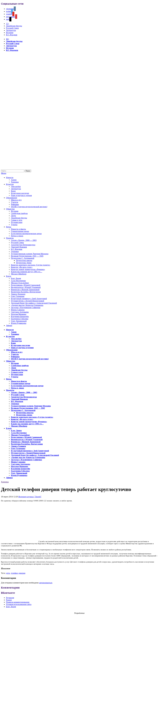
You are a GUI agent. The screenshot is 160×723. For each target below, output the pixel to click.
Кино (13, 191)
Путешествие (16, 222)
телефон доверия (18, 573)
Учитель (14, 202)
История (9, 33)
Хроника (15, 182)
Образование (11, 198)
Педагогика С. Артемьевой (22, 258)
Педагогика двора (23, 263)
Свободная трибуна (19, 213)
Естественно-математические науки (26, 233)
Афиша (9, 325)
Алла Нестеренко (18, 281)
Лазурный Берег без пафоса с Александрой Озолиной (34, 303)
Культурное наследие (20, 193)
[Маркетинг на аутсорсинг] (80, 719)
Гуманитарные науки (20, 231)
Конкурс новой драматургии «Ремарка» (28, 269)
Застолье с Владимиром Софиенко (25, 307)
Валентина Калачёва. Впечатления (26, 292)
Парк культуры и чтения (21, 195)
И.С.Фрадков (11, 35)
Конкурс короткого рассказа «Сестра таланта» (30, 265)
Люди (13, 216)
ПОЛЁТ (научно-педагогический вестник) (29, 207)
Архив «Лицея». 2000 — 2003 (23, 240)
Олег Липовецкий (19, 321)
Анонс (14, 180)
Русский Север (12, 28)
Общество (10, 209)
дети (8, 573)
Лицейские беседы (14, 26)
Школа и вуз (16, 200)
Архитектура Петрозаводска (23, 245)
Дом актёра (16, 186)
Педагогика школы (24, 260)
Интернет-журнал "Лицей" (30, 497)
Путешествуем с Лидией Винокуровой (27, 301)
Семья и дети (16, 220)
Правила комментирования (17, 602)
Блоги (8, 276)
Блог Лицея (16, 278)
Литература (11, 30)
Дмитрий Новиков (19, 247)
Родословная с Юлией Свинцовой (25, 285)
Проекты (10, 238)
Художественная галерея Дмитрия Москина (29, 254)
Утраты (14, 225)
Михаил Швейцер (18, 274)
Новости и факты (18, 229)
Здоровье (15, 251)
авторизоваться (45, 583)
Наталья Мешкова (18, 314)
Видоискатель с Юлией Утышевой (26, 287)
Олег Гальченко (17, 296)
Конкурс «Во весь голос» (21, 267)
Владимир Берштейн (20, 316)
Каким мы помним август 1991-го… (26, 272)
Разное (9, 600)
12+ (7, 24)
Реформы (15, 204)
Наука (8, 227)
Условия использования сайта (18, 604)
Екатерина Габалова (19, 319)
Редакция (10, 598)
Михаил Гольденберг (20, 283)
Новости (9, 177)
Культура (10, 184)
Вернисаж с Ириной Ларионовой (25, 290)
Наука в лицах (17, 236)
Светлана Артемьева (20, 312)
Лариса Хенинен (18, 294)
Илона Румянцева (18, 323)
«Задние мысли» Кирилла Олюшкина (27, 305)
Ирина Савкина (17, 310)
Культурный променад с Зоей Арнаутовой (29, 298)
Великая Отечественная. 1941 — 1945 (27, 256)
